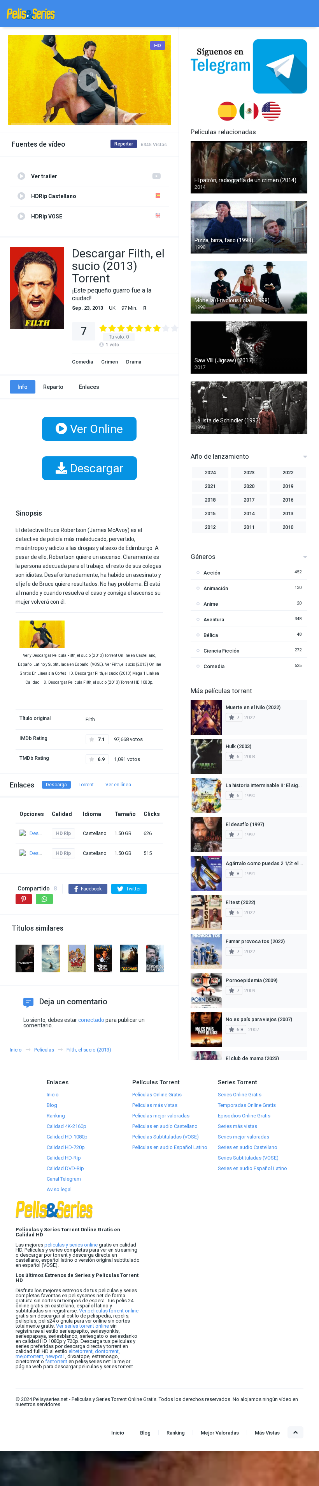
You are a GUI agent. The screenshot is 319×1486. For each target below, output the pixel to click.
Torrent (86, 784)
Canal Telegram (64, 1179)
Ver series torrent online (82, 1326)
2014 (249, 513)
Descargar (95, 468)
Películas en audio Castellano (165, 1126)
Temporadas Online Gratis (247, 1105)
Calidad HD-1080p (67, 1137)
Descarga (56, 784)
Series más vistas (237, 1126)
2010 (287, 527)
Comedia (82, 361)
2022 (287, 472)
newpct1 (55, 1356)
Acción (211, 573)
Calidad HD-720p (66, 1147)
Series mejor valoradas (243, 1137)
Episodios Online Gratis (244, 1116)
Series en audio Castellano (247, 1147)
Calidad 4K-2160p (66, 1126)
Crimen (109, 361)
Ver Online (95, 429)
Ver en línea (118, 784)
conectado (91, 1020)
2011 (249, 527)
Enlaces (89, 387)
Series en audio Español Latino (252, 1168)
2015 (210, 513)
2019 (287, 486)
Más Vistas (267, 1433)
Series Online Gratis (239, 1095)
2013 (287, 513)
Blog (52, 1105)
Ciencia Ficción (221, 651)
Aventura (213, 619)
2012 (210, 527)
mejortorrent (29, 1356)
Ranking (56, 1116)
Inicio (53, 1095)
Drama (133, 361)
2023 (249, 472)
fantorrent (56, 1361)
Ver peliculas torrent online (108, 1311)
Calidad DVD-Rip (65, 1168)
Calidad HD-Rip (64, 1158)
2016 (287, 500)
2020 (249, 486)
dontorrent (107, 1351)
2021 (210, 486)
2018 (210, 500)
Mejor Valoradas (220, 1433)
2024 (210, 472)
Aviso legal (59, 1189)
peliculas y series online (71, 1245)
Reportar (123, 144)
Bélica (210, 635)
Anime (210, 604)
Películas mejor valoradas (160, 1116)
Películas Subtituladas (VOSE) (165, 1137)
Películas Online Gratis (157, 1095)
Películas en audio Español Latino (169, 1147)
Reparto (53, 387)
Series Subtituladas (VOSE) (248, 1158)
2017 (249, 500)
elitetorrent (80, 1351)
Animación (215, 588)
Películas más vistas (154, 1105)
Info (23, 387)
